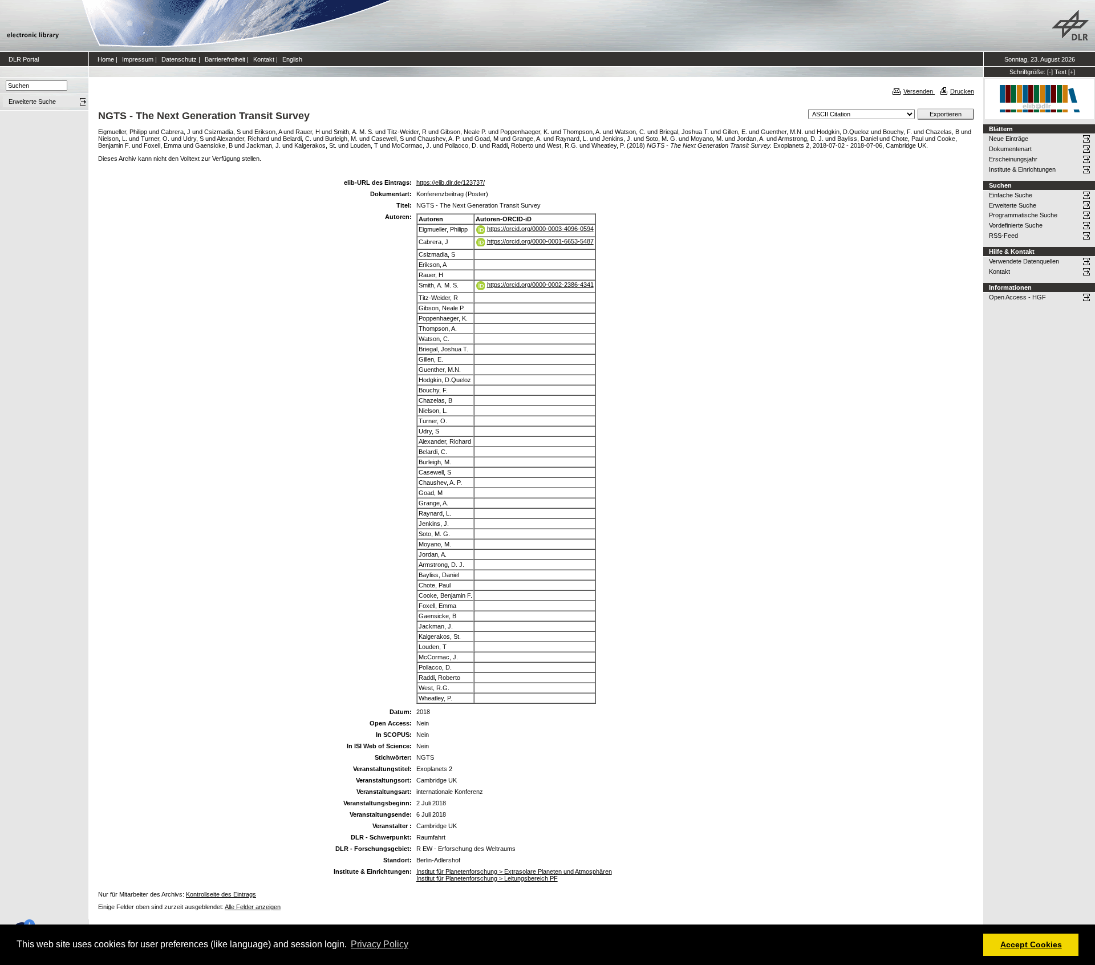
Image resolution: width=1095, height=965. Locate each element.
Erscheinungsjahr (1013, 159)
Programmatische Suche (1023, 215)
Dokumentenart (1010, 148)
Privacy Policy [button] (379, 944)
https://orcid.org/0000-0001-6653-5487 (540, 241)
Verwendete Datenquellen (1024, 261)
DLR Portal (24, 59)
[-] (1050, 71)
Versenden (919, 91)
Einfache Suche (1010, 195)
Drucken (962, 91)
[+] (1071, 71)
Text (1060, 71)
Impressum (137, 59)
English (292, 59)
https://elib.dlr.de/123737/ (450, 182)
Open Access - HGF (1017, 297)
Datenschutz (179, 59)
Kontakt (263, 59)
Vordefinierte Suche (1016, 225)
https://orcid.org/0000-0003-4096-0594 (540, 228)
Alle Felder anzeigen (253, 906)
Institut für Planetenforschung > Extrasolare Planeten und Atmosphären (514, 871)
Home (106, 59)
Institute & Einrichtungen (1022, 169)
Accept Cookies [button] (1031, 944)
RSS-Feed (1003, 235)
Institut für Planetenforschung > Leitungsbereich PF (487, 878)
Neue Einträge (1008, 138)
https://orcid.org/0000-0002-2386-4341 (540, 284)
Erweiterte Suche (1012, 205)
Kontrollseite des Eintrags (221, 894)
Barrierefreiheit (225, 59)
